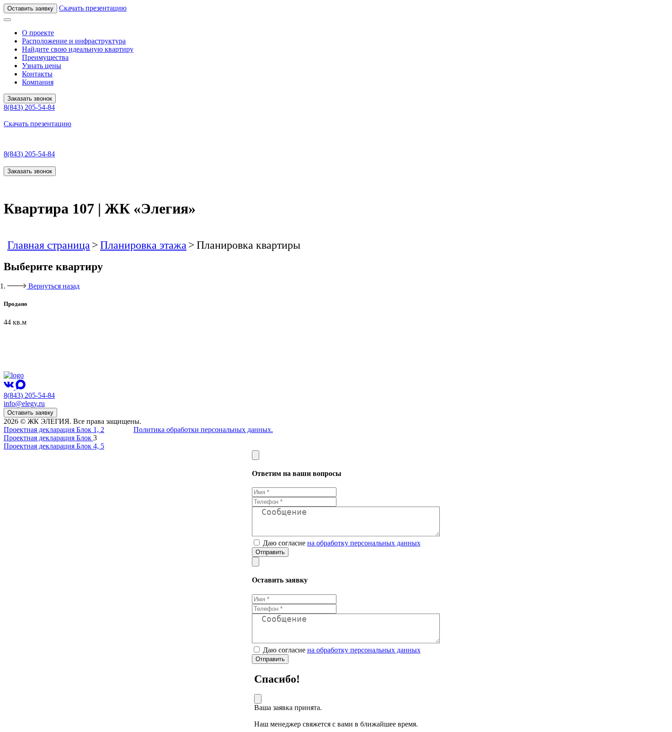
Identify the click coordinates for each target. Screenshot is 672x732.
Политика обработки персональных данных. (203, 429)
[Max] (21, 387)
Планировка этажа (143, 245)
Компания (37, 82)
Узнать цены (41, 65)
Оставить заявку (30, 8)
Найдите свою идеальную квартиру (77, 49)
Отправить (270, 552)
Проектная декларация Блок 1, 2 (54, 429)
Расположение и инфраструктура (74, 41)
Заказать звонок (29, 98)
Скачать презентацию (93, 8)
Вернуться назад (54, 286)
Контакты (37, 74)
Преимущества (45, 57)
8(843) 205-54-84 (29, 107)
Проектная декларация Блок (48, 438)
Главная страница (48, 245)
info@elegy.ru (24, 403)
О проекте (38, 33)
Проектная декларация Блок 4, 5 (54, 446)
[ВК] (10, 387)
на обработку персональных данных (364, 543)
